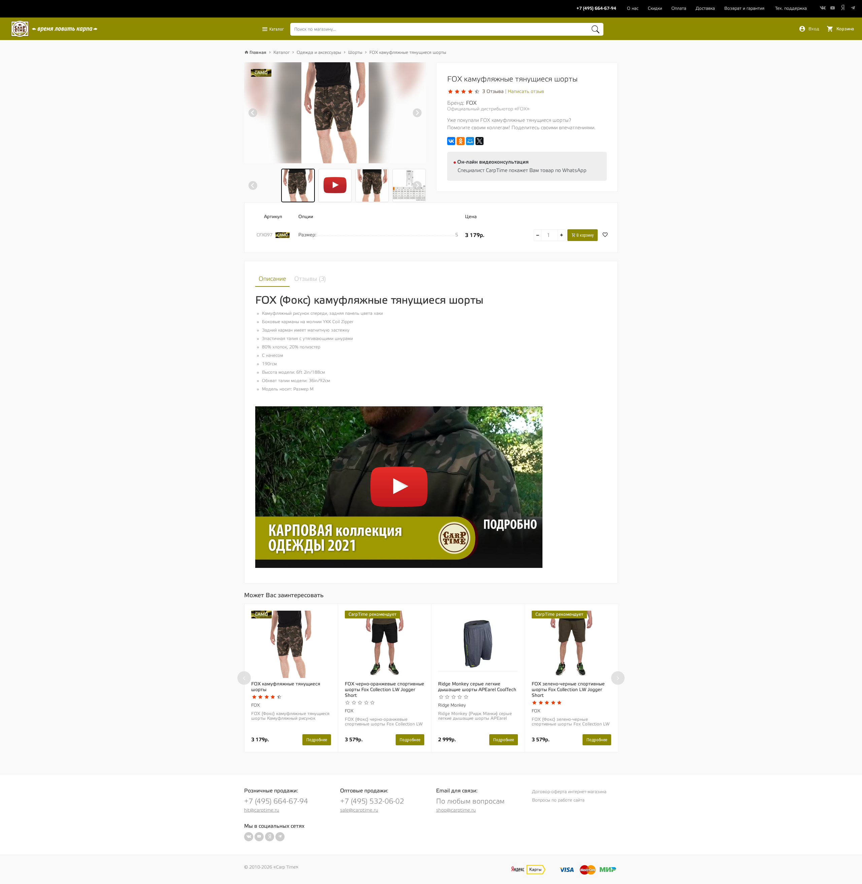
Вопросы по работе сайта (558, 800)
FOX (471, 103)
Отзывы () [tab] (310, 278)
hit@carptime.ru (261, 810)
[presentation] (244, 678)
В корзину (584, 235)
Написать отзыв (526, 91)
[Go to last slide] (252, 185)
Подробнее (316, 739)
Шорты (355, 52)
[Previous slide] (252, 112)
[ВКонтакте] (451, 141)
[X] (479, 141)
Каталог (276, 29)
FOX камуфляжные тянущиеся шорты (407, 52)
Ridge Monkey (452, 705)
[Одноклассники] (461, 141)
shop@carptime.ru (456, 810)
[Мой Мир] (470, 141)
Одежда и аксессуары (319, 52)
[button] (298, 185)
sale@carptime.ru (359, 810)
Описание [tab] (272, 278)
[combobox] (446, 29)
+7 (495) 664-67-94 (276, 801)
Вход (813, 29)
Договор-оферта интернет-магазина (569, 791)
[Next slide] (417, 112)
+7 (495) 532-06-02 (372, 801)
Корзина (844, 29)
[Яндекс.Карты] (528, 869)
